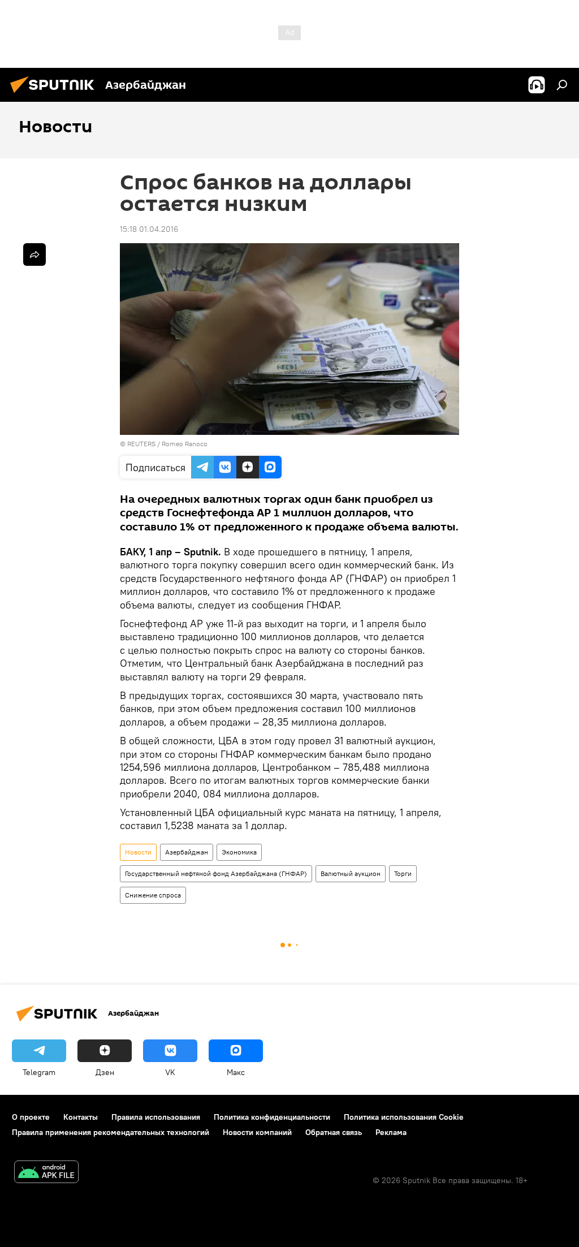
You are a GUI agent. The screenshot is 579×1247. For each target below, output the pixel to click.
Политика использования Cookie (404, 1117)
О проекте (31, 1117)
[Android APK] (46, 1173)
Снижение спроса (153, 895)
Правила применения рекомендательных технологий (110, 1132)
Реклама (391, 1132)
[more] (34, 254)
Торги (403, 873)
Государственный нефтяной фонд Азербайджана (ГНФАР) (216, 873)
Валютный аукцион (351, 873)
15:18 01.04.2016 (149, 229)
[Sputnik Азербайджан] (55, 94)
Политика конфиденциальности (272, 1117)
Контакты (80, 1117)
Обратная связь (333, 1132)
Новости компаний (257, 1132)
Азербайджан (186, 852)
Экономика (239, 852)
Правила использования (155, 1117)
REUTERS (141, 443)
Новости (138, 852)
